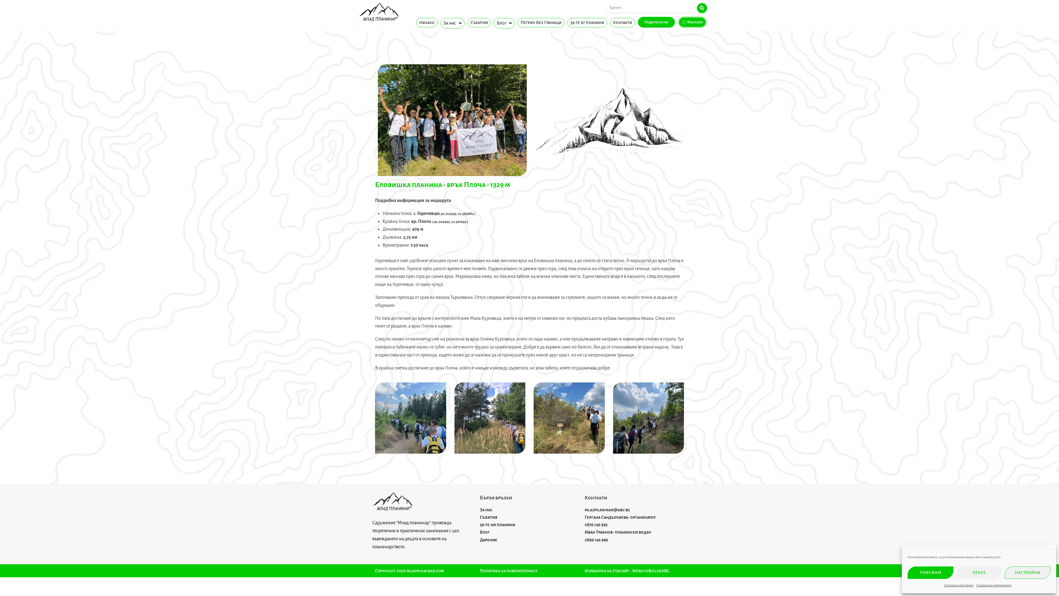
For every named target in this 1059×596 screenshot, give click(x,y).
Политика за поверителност (994, 585)
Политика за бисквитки (959, 585)
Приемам (930, 573)
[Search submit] (702, 8)
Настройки (1028, 573)
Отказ (979, 573)
